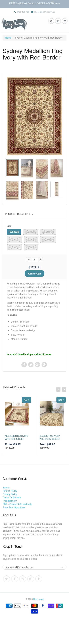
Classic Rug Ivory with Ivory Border (50, 437)
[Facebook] (14, 578)
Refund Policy (10, 490)
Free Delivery (10, 500)
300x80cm (31, 239)
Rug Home (38, 599)
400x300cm (14, 247)
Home (8, 37)
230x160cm (48, 231)
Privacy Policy (10, 494)
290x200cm (14, 239)
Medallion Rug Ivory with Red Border (16, 437)
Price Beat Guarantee (14, 507)
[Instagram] (30, 578)
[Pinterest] (22, 578)
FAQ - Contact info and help (17, 504)
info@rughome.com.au (44, 11)
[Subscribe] (62, 567)
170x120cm (31, 231)
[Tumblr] (38, 578)
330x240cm (48, 239)
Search (6, 487)
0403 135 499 (23, 11)
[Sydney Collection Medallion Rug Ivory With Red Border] (34, 116)
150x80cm (14, 231)
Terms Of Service (12, 497)
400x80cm (31, 247)
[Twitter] (6, 578)
